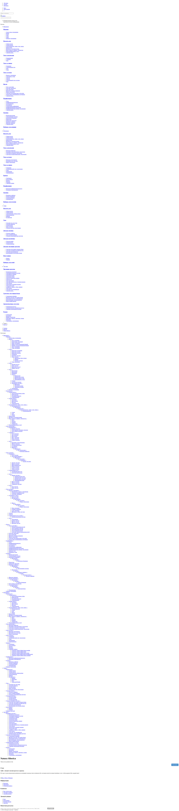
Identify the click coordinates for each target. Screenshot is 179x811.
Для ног (8, 77)
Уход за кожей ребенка (11, 234)
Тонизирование (10, 172)
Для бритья (8, 178)
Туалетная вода (9, 103)
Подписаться (51, 808)
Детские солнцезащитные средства (14, 236)
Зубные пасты (9, 43)
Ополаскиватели (10, 215)
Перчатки (8, 319)
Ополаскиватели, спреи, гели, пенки (15, 46)
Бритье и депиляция (11, 75)
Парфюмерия (7, 98)
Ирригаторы (9, 47)
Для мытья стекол (10, 276)
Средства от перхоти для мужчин (14, 153)
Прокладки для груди (11, 120)
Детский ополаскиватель (12, 251)
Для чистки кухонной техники (13, 284)
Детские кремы (9, 241)
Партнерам (6, 784)
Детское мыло (9, 225)
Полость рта (7, 41)
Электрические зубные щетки (13, 213)
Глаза (7, 34)
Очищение (8, 66)
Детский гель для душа (11, 223)
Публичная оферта (7, 785)
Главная (5, 328)
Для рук (8, 79)
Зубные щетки (9, 45)
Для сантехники (10, 280)
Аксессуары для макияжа (12, 32)
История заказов (7, 801)
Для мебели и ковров (11, 274)
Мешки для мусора (10, 317)
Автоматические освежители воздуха (15, 307)
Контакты (5, 783)
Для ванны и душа (10, 76)
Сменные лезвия (10, 183)
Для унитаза (9, 283)
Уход (7, 60)
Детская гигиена (8, 230)
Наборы (8, 216)
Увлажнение (9, 171)
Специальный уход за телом (13, 80)
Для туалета (9, 288)
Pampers (8, 259)
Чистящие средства (9, 269)
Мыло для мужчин (10, 162)
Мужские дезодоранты (11, 159)
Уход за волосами (8, 55)
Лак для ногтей (9, 89)
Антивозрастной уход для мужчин (14, 169)
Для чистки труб (10, 285)
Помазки (8, 182)
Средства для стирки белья (11, 293)
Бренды (5, 329)
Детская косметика (9, 238)
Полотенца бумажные (11, 118)
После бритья (9, 179)
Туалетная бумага (10, 197)
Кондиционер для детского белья (14, 253)
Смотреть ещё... (10, 52)
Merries (8, 258)
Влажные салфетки (10, 121)
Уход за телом (7, 72)
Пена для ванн (9, 226)
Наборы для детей (8, 262)
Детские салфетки (10, 233)
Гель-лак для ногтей (11, 88)
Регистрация (6, 800)
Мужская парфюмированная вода (14, 188)
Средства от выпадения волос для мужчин (16, 154)
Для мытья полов (10, 275)
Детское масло (9, 242)
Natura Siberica (6, 330)
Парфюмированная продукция (13, 107)
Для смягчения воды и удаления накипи (15, 282)
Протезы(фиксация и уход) (12, 51)
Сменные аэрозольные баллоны (13, 309)
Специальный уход (10, 67)
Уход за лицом (7, 63)
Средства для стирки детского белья (14, 249)
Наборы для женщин (9, 127)
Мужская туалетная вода (12, 190)
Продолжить (175, 764)
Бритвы (8, 180)
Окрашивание (9, 58)
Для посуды (9, 279)
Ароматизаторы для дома (11, 304)
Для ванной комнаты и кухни (13, 273)
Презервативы (9, 199)
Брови (7, 33)
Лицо (7, 37)
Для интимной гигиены (12, 116)
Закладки (5, 803)
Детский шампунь (10, 224)
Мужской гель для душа (12, 161)
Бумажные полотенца (11, 271)
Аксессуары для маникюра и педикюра (15, 94)
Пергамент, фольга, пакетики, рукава (15, 318)
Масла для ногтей (10, 92)
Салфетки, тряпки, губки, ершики (14, 287)
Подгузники (7, 256)
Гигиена (5, 112)
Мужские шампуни (10, 150)
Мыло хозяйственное (11, 301)
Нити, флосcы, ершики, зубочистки (14, 142)
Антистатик (9, 314)
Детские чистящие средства (11, 246)
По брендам (9, 217)
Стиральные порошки (11, 296)
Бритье (5, 175)
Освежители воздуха (11, 306)
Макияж (6, 29)
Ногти (5, 84)
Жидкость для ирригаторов (12, 48)
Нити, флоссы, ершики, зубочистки (14, 50)
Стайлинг (8, 59)
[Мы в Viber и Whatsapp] (7, 778)
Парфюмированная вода (12, 102)
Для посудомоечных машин (12, 278)
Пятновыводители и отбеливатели (14, 298)
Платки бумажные (10, 196)
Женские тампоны (10, 123)
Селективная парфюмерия (12, 106)
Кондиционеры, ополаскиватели (14, 300)
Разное (5, 312)
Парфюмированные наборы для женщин (16, 108)
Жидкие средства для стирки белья (14, 297)
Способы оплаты (7, 793)
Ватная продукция (10, 115)
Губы (7, 36)
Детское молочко (10, 244)
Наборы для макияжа (11, 38)
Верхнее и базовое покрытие (13, 90)
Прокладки (8, 119)
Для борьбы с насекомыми (12, 321)
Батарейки (8, 315)
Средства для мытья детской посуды (14, 250)
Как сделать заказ (7, 791)
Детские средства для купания (13, 228)
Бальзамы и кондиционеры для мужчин (15, 151)
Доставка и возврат (8, 792)
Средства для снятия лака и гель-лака (15, 93)
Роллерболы (9, 105)
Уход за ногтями (10, 87)
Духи (7, 101)
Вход (4, 799)
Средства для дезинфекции (12, 289)
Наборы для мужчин (9, 202)
